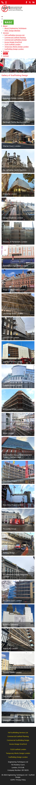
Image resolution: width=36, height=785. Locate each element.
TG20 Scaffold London (18, 749)
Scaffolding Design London (18, 757)
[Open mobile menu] (2, 16)
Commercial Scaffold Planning (18, 736)
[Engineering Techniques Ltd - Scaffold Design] (12, 8)
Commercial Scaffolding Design (18, 740)
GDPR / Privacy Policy (18, 780)
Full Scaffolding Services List (18, 732)
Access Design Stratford (18, 744)
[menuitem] (8, 22)
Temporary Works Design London (18, 753)
